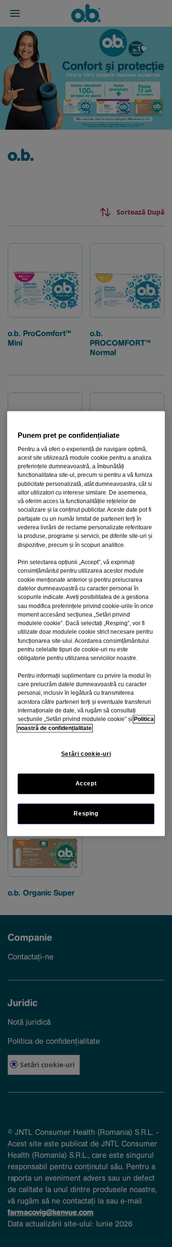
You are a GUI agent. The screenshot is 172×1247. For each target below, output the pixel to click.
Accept (86, 783)
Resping (86, 813)
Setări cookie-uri (86, 754)
